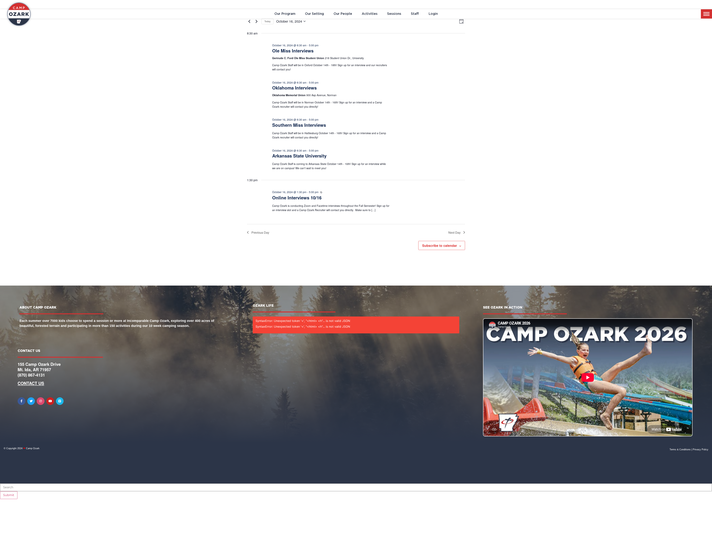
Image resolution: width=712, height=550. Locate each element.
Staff (415, 14)
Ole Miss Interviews (293, 50)
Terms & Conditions (680, 449)
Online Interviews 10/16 (297, 197)
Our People (343, 14)
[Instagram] (40, 401)
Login (433, 14)
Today (267, 21)
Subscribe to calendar (439, 245)
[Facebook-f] (21, 401)
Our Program (284, 14)
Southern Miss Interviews (299, 125)
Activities (370, 14)
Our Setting (314, 14)
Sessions (394, 14)
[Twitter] (31, 401)
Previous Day (260, 232)
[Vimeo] (60, 401)
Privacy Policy (700, 449)
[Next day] (256, 21)
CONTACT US (31, 383)
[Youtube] (50, 401)
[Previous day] (249, 21)
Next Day (454, 232)
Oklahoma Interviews (294, 88)
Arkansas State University (299, 156)
